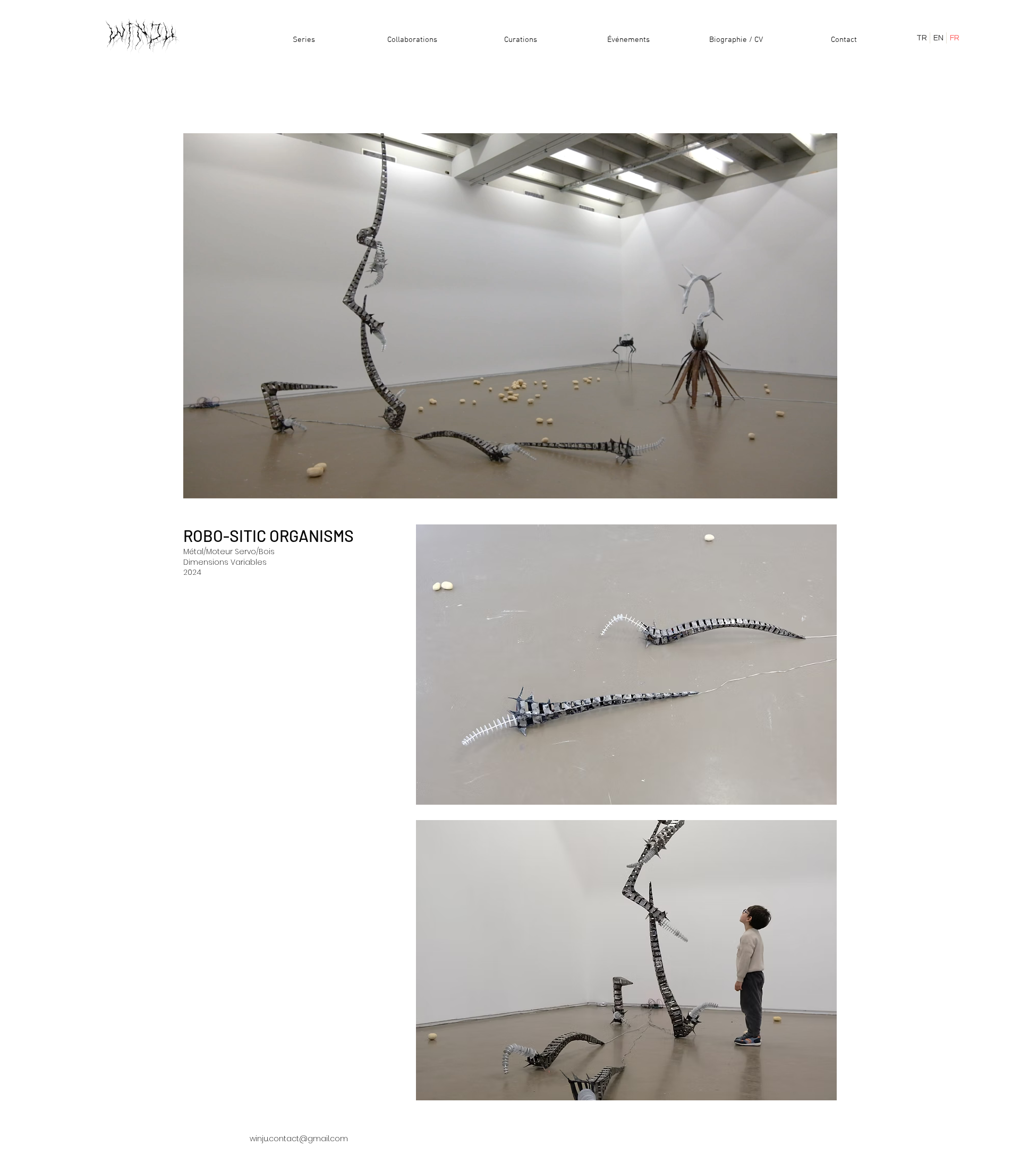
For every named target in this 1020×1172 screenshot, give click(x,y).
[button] (823, 486)
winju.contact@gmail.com (299, 1138)
